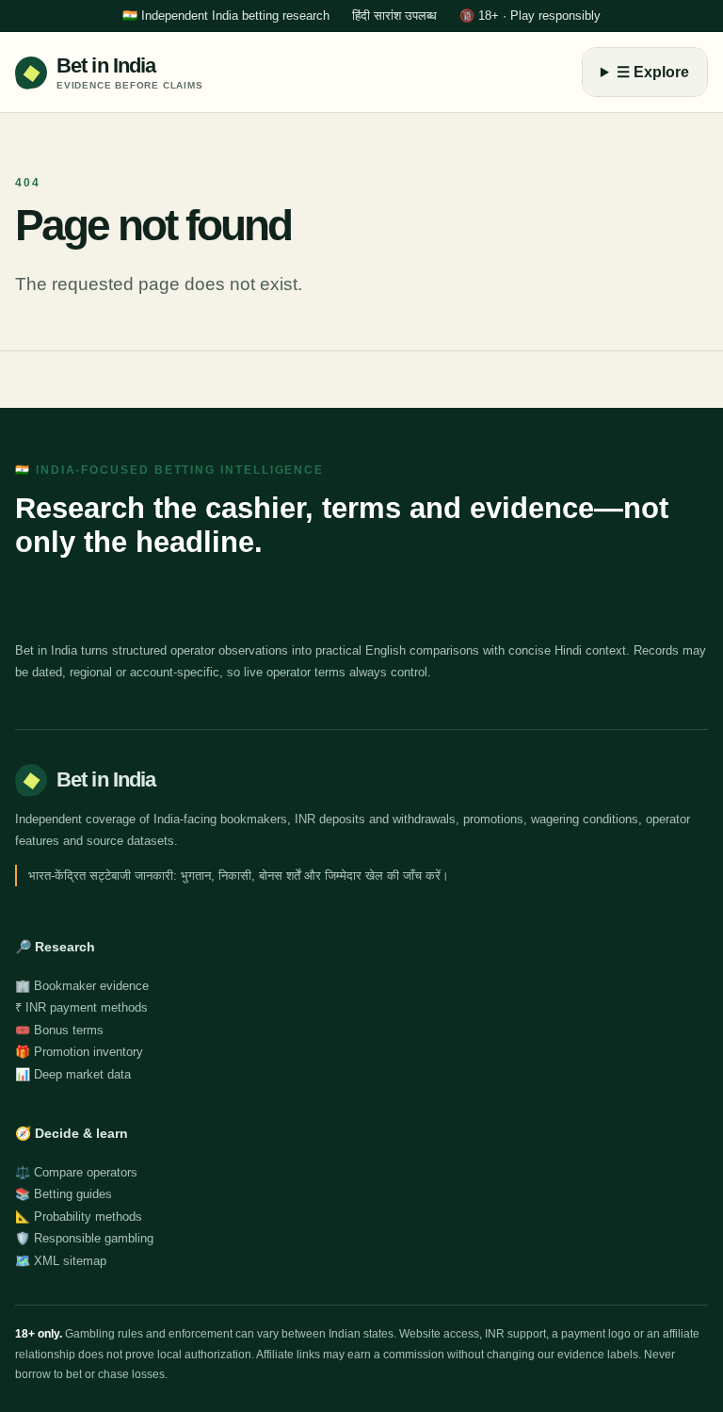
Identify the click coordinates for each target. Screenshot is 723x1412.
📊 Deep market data (73, 1074)
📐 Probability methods (78, 1216)
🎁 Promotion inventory (79, 1052)
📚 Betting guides (63, 1194)
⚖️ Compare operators (76, 1172)
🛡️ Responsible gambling (84, 1238)
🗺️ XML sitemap (60, 1261)
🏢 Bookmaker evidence (82, 986)
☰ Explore (653, 72)
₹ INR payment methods (81, 1007)
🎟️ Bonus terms (59, 1030)
